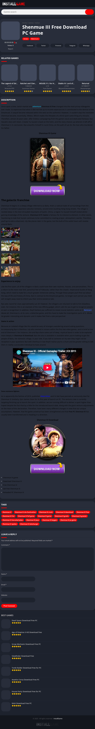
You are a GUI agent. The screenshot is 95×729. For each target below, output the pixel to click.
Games (31, 23)
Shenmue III (6, 512)
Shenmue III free (83, 512)
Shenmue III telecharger (29, 524)
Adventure (35, 39)
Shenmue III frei (8, 516)
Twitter (43, 45)
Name (4, 574)
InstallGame (58, 718)
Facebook (30, 45)
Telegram (72, 45)
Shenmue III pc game (68, 520)
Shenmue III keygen (49, 520)
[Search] (89, 12)
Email (3, 585)
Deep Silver (45, 396)
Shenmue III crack (46, 512)
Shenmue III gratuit (79, 516)
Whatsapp (86, 45)
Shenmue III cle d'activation (25, 512)
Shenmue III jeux (32, 520)
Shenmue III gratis (62, 516)
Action (37, 23)
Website (4, 595)
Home (24, 23)
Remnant (88, 310)
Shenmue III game (44, 516)
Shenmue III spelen (9, 524)
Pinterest (58, 45)
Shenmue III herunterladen (12, 520)
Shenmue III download (64, 512)
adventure (37, 106)
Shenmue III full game (26, 516)
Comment (5, 545)
